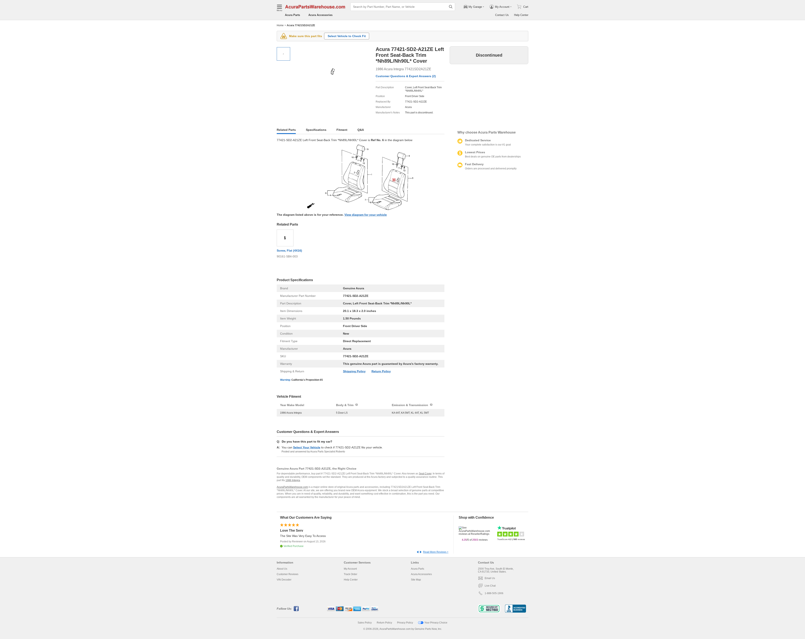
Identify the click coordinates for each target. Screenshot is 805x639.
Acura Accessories (320, 15)
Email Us (490, 578)
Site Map (416, 579)
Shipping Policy (354, 371)
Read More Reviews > (435, 552)
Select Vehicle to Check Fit (347, 36)
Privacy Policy (405, 622)
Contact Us (502, 15)
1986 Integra (293, 480)
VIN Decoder (284, 579)
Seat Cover (425, 473)
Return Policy (381, 371)
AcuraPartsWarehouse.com (292, 487)
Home (280, 25)
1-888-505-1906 (494, 593)
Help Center (521, 15)
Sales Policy (365, 622)
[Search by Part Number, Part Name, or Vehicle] (450, 6)
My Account (350, 568)
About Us (282, 568)
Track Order (350, 574)
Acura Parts (292, 15)
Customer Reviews (287, 574)
